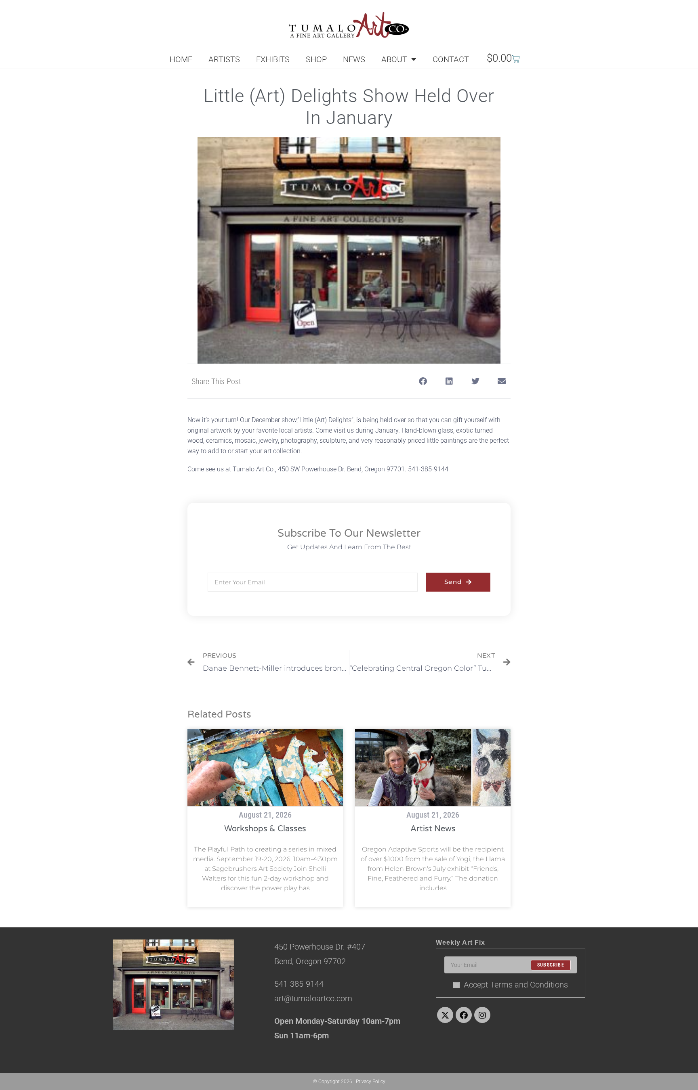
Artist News (433, 829)
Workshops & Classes (265, 829)
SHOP (316, 59)
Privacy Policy (370, 1081)
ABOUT (394, 59)
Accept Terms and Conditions (516, 985)
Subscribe (550, 965)
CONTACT (451, 59)
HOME (181, 59)
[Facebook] (464, 1015)
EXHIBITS (273, 59)
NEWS (354, 59)
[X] (445, 1015)
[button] (423, 381)
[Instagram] (482, 1015)
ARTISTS (224, 59)
